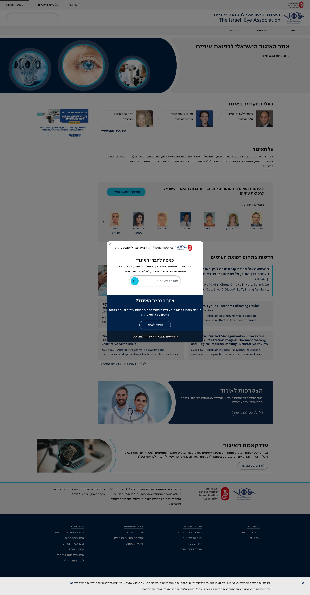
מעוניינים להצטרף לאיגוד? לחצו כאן (155, 336)
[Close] (110, 244)
